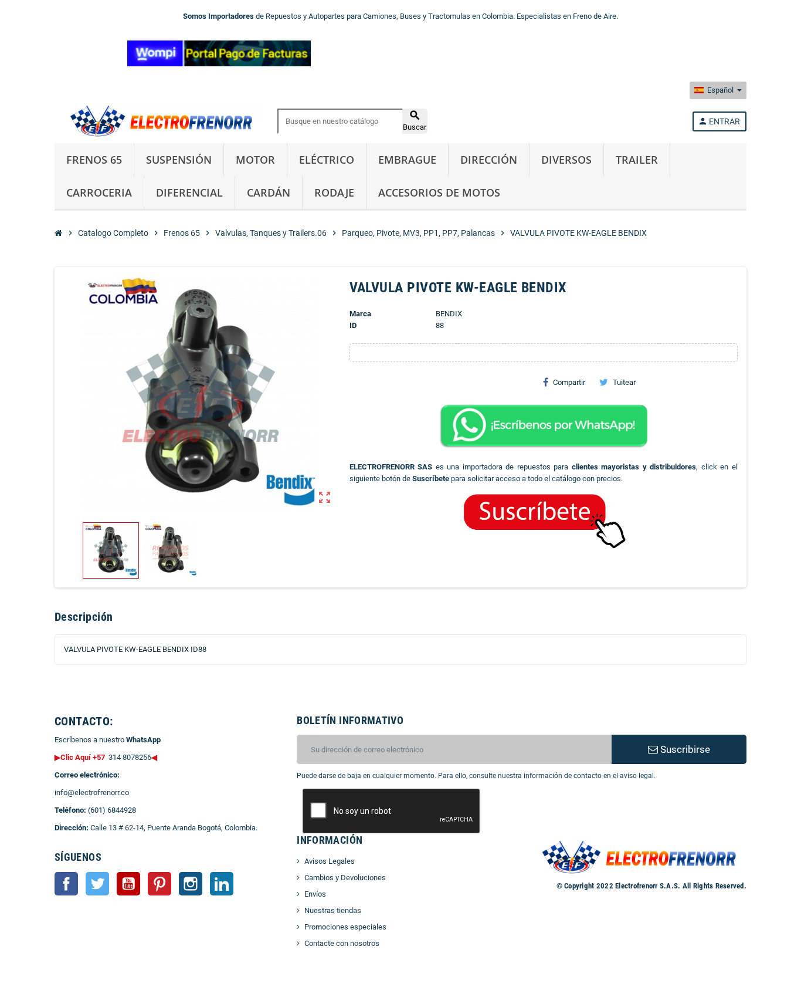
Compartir (569, 382)
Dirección (488, 160)
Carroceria (99, 192)
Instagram (190, 883)
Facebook (66, 883)
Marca (360, 313)
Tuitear (624, 382)
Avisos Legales (329, 861)
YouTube (128, 883)
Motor (255, 160)
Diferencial (189, 192)
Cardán (268, 192)
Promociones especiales (345, 926)
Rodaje (334, 192)
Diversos (566, 160)
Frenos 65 (94, 160)
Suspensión (179, 160)
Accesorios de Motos (439, 192)
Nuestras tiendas (332, 910)
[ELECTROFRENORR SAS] (158, 120)
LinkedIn (221, 883)
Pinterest (159, 883)
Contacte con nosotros (341, 943)
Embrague (407, 160)
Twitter (97, 883)
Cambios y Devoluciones (345, 877)
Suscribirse (684, 749)
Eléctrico (326, 160)
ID (353, 325)
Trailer (637, 160)
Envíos (315, 894)
